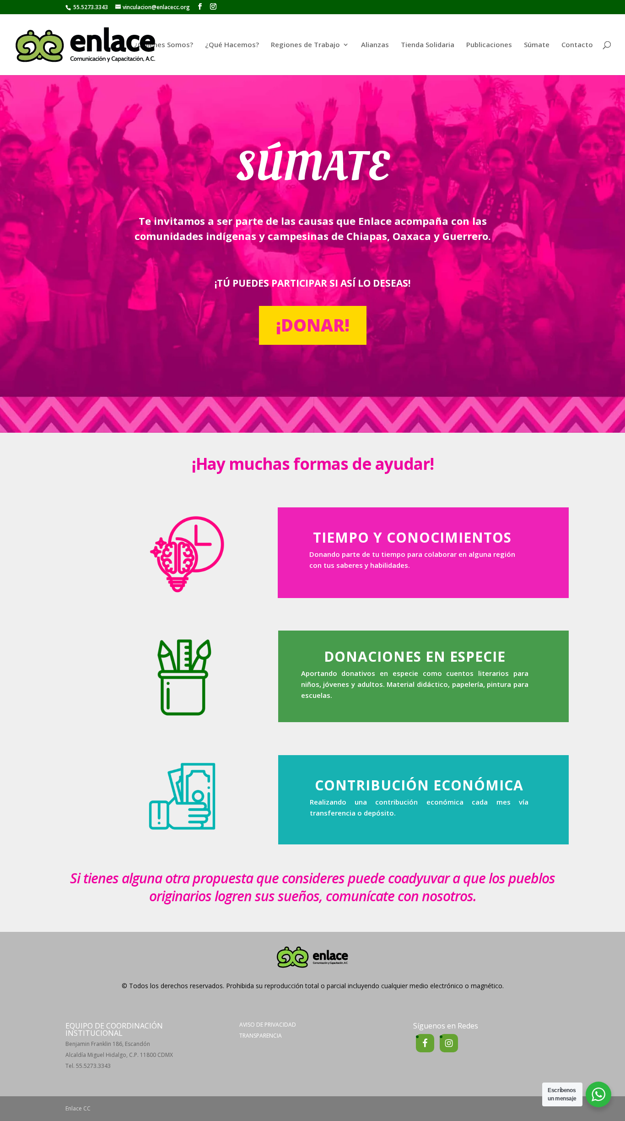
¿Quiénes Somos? (163, 45)
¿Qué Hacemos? (232, 45)
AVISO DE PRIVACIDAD (267, 1024)
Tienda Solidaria (427, 45)
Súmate (537, 45)
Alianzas (375, 45)
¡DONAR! (313, 325)
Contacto (577, 45)
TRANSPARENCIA (260, 1035)
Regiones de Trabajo (305, 45)
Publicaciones (489, 45)
